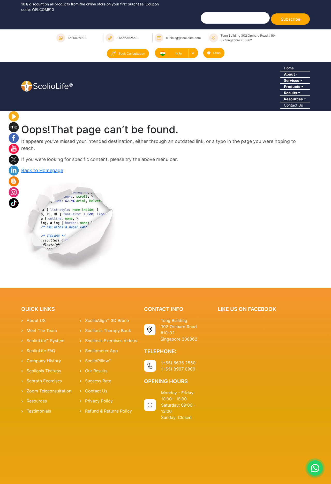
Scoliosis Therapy (44, 426)
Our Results (96, 426)
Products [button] (290, 114)
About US (36, 376)
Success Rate (98, 436)
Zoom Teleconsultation (49, 446)
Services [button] (289, 100)
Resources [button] (292, 143)
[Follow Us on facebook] (13, 193)
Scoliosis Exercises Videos (111, 396)
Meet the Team (42, 386)
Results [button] (288, 129)
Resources (37, 456)
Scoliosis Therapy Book (108, 386)
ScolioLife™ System (45, 396)
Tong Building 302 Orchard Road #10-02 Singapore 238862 (248, 38)
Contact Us (292, 157)
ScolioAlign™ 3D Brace (107, 376)
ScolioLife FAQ (41, 406)
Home (286, 72)
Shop (217, 53)
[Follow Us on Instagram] (13, 247)
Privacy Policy (99, 456)
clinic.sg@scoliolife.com (183, 38)
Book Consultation (131, 53)
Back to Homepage (42, 226)
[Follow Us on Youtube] (13, 204)
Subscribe (290, 19)
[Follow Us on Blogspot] (13, 236)
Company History (44, 416)
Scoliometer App (101, 406)
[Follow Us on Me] (13, 182)
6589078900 (77, 38)
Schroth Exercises (44, 436)
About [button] (287, 86)
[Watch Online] (13, 171)
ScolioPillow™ (98, 416)
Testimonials (39, 467)
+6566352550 (127, 38)
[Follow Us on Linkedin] (13, 226)
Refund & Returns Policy (108, 467)
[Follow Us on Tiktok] (13, 258)
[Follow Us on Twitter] (13, 215)
